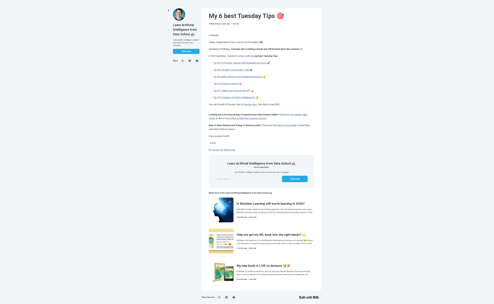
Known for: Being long (224, 150)
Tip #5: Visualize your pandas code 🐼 (232, 70)
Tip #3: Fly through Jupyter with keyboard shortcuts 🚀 (241, 63)
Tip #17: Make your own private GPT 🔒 (233, 90)
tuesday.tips (250, 104)
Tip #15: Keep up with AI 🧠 (227, 83)
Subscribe (186, 51)
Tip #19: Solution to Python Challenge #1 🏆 (236, 97)
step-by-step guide (286, 125)
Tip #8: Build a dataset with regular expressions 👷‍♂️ (239, 76)
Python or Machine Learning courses (248, 118)
